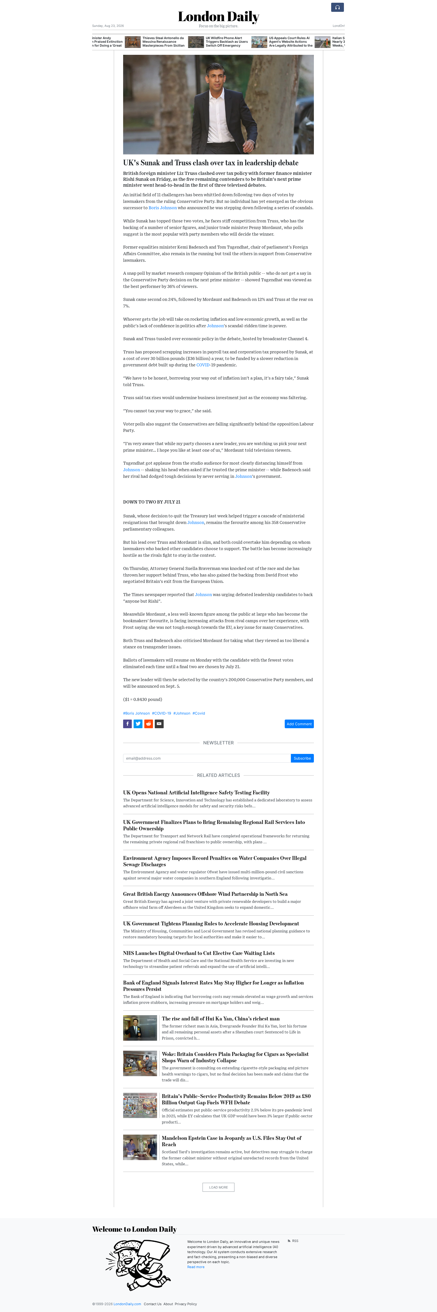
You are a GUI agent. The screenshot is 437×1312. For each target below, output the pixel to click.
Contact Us (153, 1304)
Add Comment (299, 724)
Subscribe (302, 758)
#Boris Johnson (136, 713)
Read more (196, 1267)
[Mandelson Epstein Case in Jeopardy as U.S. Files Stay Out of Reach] (140, 1147)
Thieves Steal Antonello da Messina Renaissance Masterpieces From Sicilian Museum (131, 43)
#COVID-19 (161, 713)
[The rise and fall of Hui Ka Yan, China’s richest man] (140, 1027)
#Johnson (181, 713)
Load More (218, 1187)
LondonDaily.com (127, 1304)
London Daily (218, 16)
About (168, 1304)
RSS (294, 1241)
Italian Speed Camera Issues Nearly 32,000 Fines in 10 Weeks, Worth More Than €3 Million (321, 43)
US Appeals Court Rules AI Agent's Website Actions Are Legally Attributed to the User (258, 43)
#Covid (199, 713)
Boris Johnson (163, 208)
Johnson (215, 326)
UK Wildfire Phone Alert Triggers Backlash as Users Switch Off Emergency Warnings (194, 43)
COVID (203, 365)
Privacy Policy (186, 1304)
